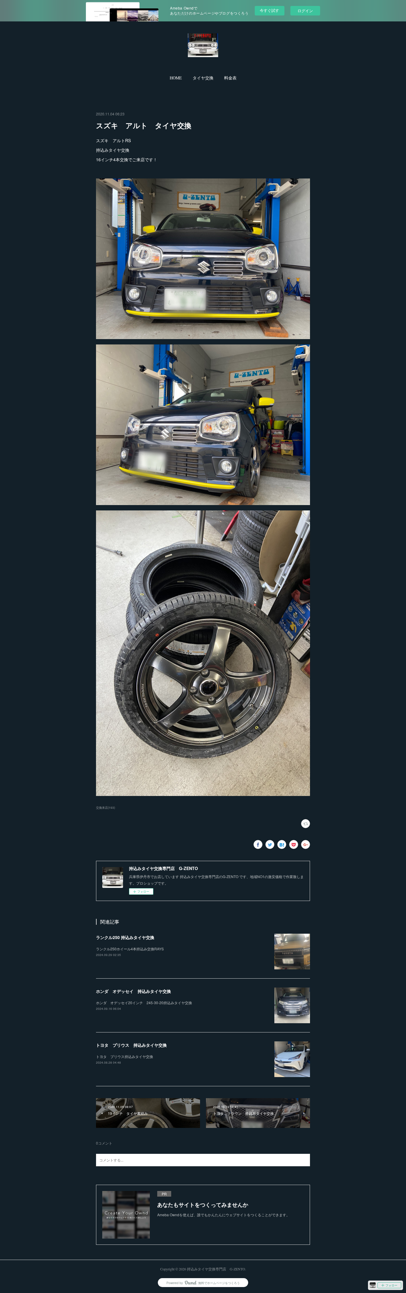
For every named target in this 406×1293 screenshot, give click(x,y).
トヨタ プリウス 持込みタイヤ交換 (131, 1045)
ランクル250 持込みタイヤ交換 (125, 937)
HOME (176, 78)
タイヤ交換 (203, 78)
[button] (176, 78)
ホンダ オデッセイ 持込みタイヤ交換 (133, 991)
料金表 (230, 78)
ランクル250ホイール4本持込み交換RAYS (130, 948)
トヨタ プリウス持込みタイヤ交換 (124, 1056)
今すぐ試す (269, 10)
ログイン (305, 10)
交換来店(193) (105, 807)
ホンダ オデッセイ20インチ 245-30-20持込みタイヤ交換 (144, 1002)
